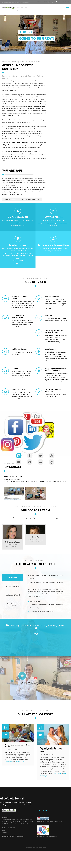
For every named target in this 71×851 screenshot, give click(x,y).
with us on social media (47, 836)
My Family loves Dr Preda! (13, 476)
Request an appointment (31, 199)
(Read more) (9, 761)
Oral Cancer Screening (13, 586)
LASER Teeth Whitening (53, 217)
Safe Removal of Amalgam (12, 604)
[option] (35, 629)
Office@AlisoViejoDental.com (23, 2)
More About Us (10, 199)
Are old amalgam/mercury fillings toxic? (17, 746)
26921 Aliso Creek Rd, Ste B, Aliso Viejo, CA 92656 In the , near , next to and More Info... (17, 822)
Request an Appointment (9, 2)
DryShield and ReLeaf (13, 595)
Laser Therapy (12, 577)
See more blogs (20, 761)
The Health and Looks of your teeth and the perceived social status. (51, 750)
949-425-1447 (63, 1)
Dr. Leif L (35, 537)
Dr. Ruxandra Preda (12, 542)
